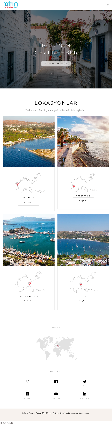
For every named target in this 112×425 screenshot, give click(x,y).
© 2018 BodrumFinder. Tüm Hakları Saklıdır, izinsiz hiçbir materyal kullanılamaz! (56, 413)
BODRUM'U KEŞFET (55, 64)
